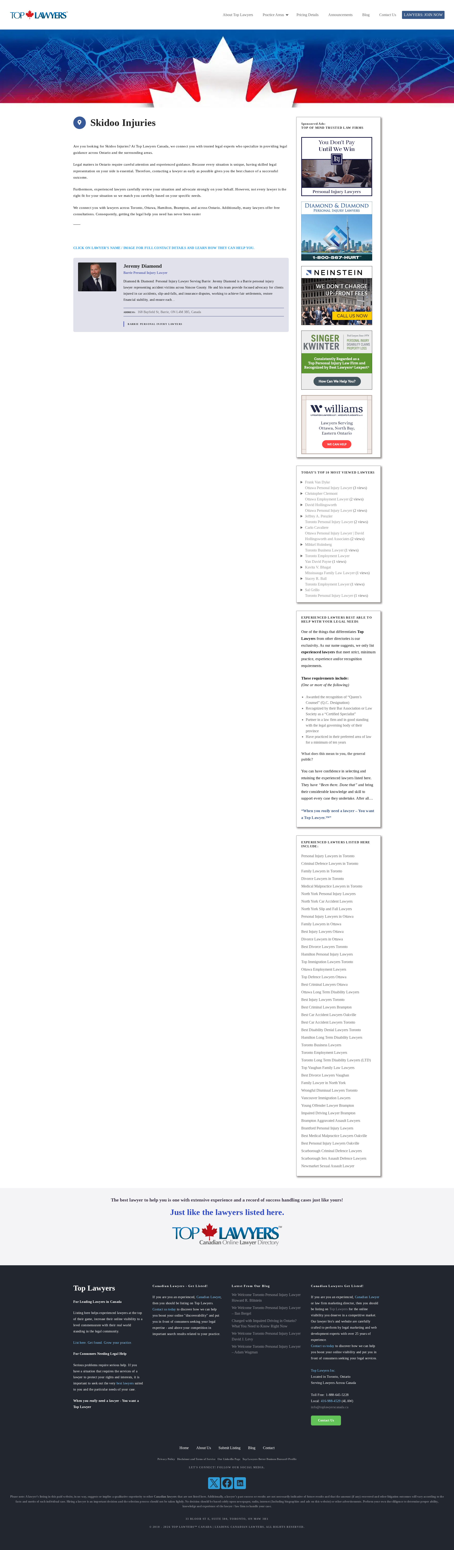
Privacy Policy (166, 1459)
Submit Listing (229, 1448)
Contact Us (387, 15)
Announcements (340, 15)
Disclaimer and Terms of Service (196, 1459)
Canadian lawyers (165, 1496)
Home (184, 1448)
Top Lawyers (338, 1309)
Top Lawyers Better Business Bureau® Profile (269, 1459)
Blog (366, 15)
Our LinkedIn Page (229, 1459)
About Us (203, 1448)
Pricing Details (308, 15)
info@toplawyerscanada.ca (329, 1407)
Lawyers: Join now (423, 15)
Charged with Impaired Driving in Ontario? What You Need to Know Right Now (264, 1323)
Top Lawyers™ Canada (192, 1526)
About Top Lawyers (238, 15)
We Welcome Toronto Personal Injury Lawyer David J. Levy (266, 1336)
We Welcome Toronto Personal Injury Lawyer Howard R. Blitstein (266, 1297)
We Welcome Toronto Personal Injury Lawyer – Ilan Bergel (266, 1310)
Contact (269, 1448)
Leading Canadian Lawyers (239, 1526)
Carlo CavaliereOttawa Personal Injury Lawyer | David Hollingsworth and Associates (334, 533)
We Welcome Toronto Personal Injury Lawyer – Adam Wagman (266, 1349)
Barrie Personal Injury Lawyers (155, 324)
